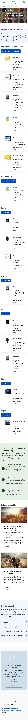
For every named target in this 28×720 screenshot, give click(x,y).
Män (4, 40)
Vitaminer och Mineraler (8, 32)
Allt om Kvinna (6, 280)
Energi (15, 36)
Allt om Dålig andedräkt (8, 180)
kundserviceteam (15, 609)
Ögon (17, 40)
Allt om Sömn (5, 383)
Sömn (10, 40)
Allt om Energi (6, 212)
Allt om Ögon (5, 415)
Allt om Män (5, 313)
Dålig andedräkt (6, 36)
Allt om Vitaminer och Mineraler (10, 51)
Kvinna (23, 36)
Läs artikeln (7, 546)
